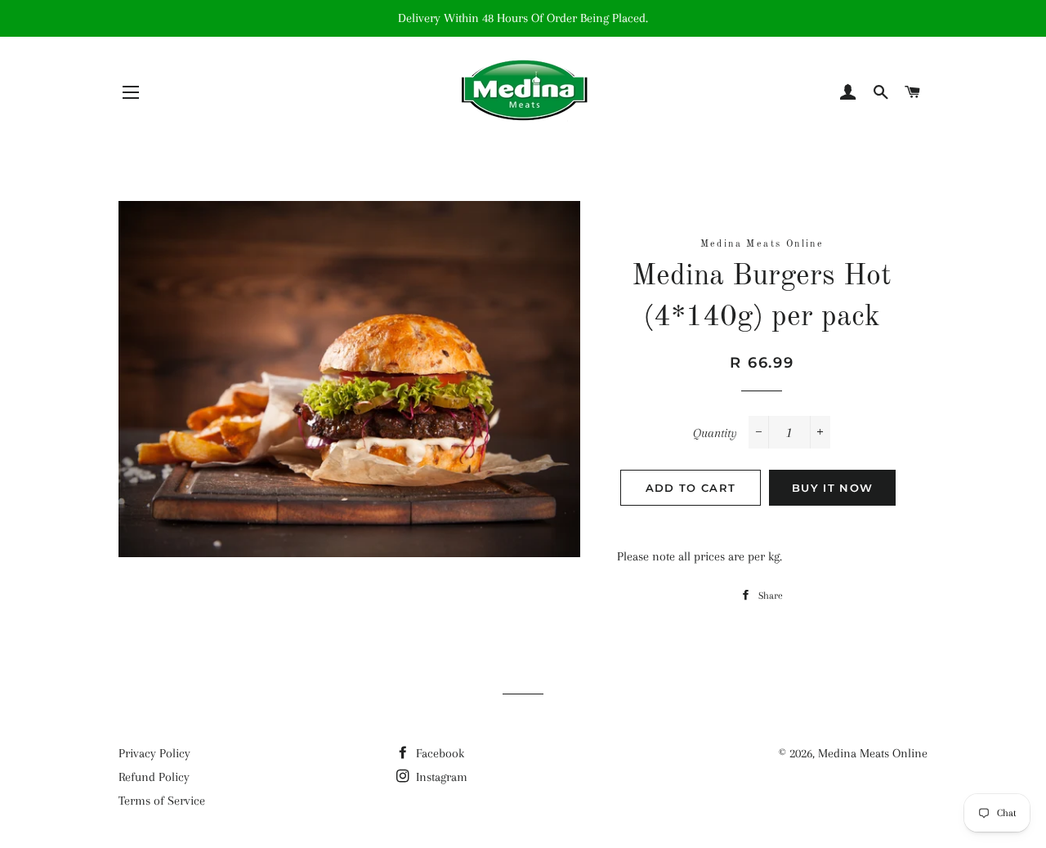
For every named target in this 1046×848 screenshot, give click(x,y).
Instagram (440, 777)
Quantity (715, 433)
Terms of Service (161, 800)
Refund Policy (154, 777)
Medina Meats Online (873, 753)
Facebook (438, 753)
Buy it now (832, 487)
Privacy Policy (154, 753)
